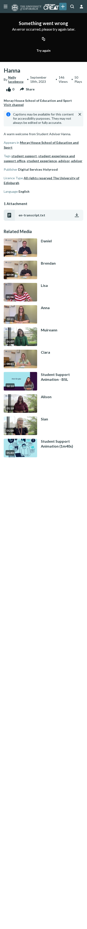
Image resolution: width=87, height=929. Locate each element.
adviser (76, 161)
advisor (64, 161)
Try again (43, 50)
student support (24, 156)
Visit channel (14, 105)
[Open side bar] (5, 6)
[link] (63, 6)
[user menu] (81, 6)
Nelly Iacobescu (15, 79)
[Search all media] (72, 6)
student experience (42, 161)
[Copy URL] (43, 39)
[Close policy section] (79, 114)
